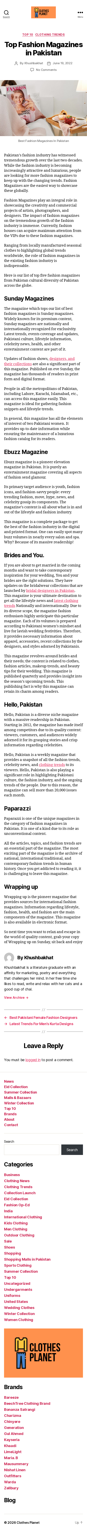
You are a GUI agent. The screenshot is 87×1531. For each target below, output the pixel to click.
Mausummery (16, 1464)
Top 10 (27, 34)
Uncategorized (17, 1283)
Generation (14, 1428)
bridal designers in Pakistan (50, 590)
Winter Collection (19, 1103)
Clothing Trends (50, 34)
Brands (10, 1114)
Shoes (9, 1247)
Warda (10, 1482)
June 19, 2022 (62, 63)
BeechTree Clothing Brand (27, 1403)
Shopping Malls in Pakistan (27, 1259)
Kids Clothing (16, 1223)
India (8, 1211)
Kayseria (12, 1440)
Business (12, 1175)
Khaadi (10, 1446)
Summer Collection (20, 1092)
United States (16, 1301)
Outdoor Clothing (19, 1235)
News (9, 1081)
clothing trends (52, 765)
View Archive (16, 998)
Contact (11, 1125)
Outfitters (12, 1476)
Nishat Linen (14, 1470)
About (9, 1119)
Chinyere (12, 1421)
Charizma (12, 1415)
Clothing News (17, 1181)
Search (9, 1141)
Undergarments (18, 1289)
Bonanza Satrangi (19, 1409)
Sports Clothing (18, 1265)
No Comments (46, 70)
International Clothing (23, 1217)
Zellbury (11, 1488)
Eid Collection (16, 1087)
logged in (33, 1060)
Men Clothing (15, 1229)
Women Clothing (18, 1320)
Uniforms (12, 1295)
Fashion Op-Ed (17, 1205)
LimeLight (12, 1452)
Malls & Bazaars (17, 1098)
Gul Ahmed (13, 1434)
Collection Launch (19, 1193)
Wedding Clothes (19, 1308)
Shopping (12, 1253)
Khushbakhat (33, 63)
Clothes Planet (28, 1523)
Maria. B (11, 1458)
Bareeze (11, 1397)
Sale (8, 1241)
